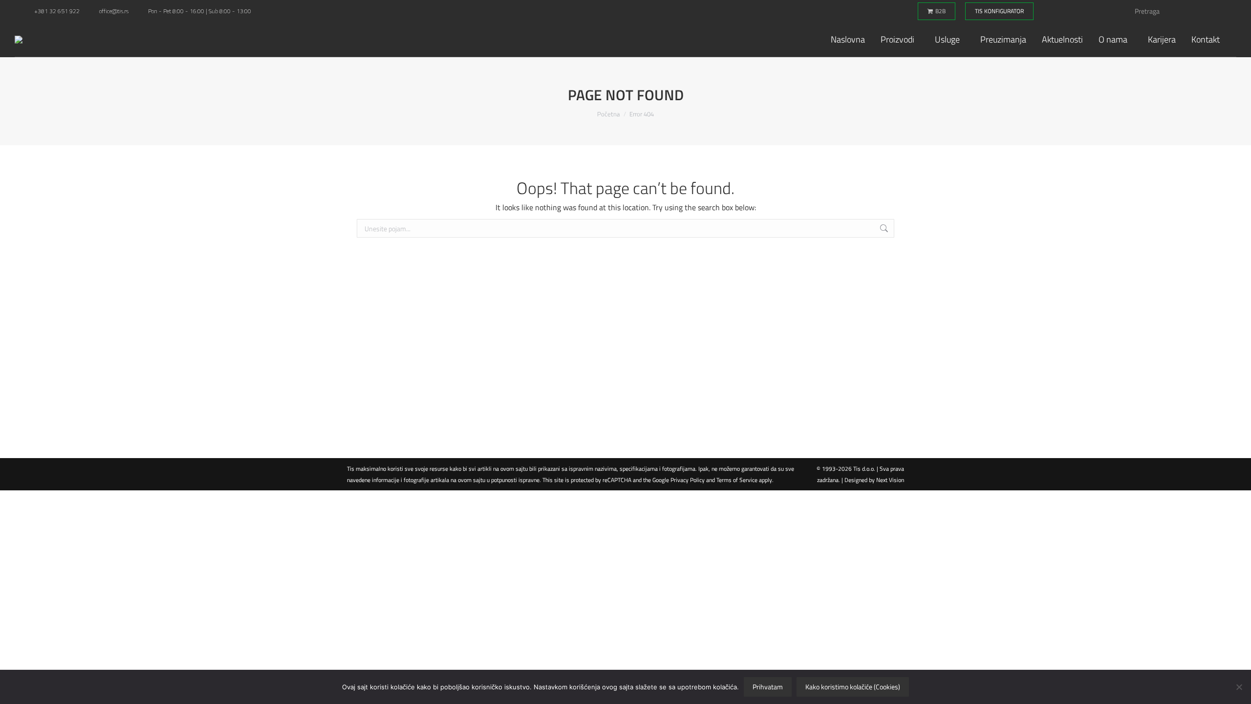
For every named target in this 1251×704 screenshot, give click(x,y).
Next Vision (890, 479)
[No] (1239, 687)
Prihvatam (768, 687)
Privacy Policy (687, 479)
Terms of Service (736, 479)
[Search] (1218, 11)
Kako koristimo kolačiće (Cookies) (852, 687)
